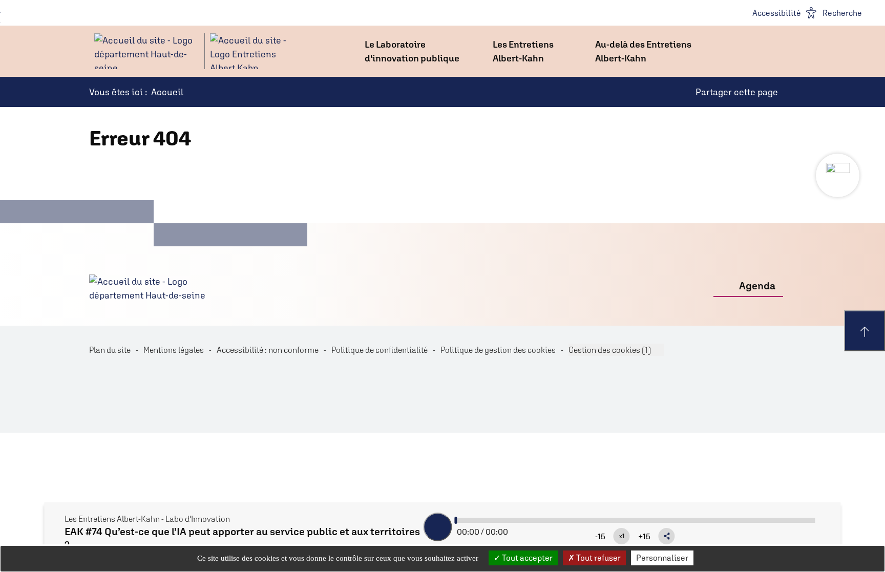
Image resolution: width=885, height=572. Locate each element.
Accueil (167, 92)
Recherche (842, 12)
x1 (621, 536)
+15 (644, 536)
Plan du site (110, 349)
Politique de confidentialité (379, 349)
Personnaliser (662, 557)
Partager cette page (737, 92)
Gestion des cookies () (609, 349)
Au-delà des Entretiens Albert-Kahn (643, 51)
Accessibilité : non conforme (268, 349)
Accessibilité (776, 12)
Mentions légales (173, 349)
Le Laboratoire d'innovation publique (412, 51)
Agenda (757, 285)
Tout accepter (526, 557)
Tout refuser (598, 557)
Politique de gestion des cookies (498, 349)
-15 (600, 536)
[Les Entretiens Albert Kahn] (191, 51)
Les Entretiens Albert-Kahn (523, 51)
